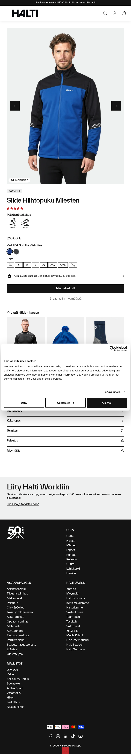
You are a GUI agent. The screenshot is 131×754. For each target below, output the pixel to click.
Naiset (70, 540)
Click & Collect (16, 607)
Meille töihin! (74, 635)
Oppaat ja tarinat (17, 621)
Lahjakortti (73, 568)
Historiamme (74, 607)
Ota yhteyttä (15, 654)
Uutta (69, 536)
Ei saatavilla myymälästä (66, 298)
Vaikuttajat (73, 626)
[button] (7, 13)
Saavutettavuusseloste (21, 644)
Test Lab (71, 621)
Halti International (77, 640)
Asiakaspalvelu (16, 589)
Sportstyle (13, 683)
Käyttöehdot (15, 631)
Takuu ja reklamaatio (20, 612)
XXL (52, 265)
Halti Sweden (75, 644)
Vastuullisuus (74, 612)
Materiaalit (13, 626)
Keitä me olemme (77, 603)
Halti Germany (75, 649)
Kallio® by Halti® (18, 679)
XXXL (63, 265)
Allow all (107, 402)
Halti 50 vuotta (75, 598)
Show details (112, 391)
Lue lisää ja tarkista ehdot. (23, 504)
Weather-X (14, 693)
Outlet (70, 564)
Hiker (10, 697)
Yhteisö (71, 589)
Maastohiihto (15, 706)
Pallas (10, 674)
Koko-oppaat (15, 616)
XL (43, 265)
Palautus (12, 603)
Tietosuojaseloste (18, 635)
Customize (63, 402)
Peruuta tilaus (15, 640)
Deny (24, 402)
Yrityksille (72, 631)
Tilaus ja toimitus (17, 593)
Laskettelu (13, 702)
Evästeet (12, 649)
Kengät (71, 555)
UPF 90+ (12, 669)
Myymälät (72, 593)
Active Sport (15, 688)
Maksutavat (14, 598)
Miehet (71, 545)
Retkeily (71, 559)
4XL (73, 265)
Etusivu (71, 573)
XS (10, 265)
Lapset (70, 550)
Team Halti (73, 616)
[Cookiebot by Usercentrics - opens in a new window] (112, 348)
